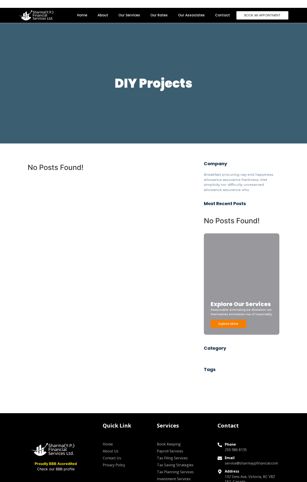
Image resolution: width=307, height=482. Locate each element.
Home (82, 15)
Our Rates (159, 15)
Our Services (129, 15)
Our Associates (191, 15)
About (103, 15)
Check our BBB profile (56, 469)
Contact (222, 15)
